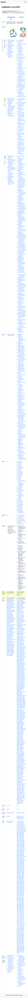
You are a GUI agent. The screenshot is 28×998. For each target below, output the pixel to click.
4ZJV (20, 861)
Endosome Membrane (20, 65)
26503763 (20, 589)
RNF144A (22, 748)
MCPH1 (8, 627)
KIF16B (8, 622)
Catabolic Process (11, 967)
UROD (24, 796)
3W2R (18, 845)
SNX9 (23, 769)
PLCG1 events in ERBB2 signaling (21, 351)
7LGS (22, 917)
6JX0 (20, 894)
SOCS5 (18, 772)
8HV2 (20, 937)
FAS (23, 650)
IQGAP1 (18, 676)
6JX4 (23, 894)
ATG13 (12, 602)
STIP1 (21, 782)
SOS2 (20, 775)
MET (21, 695)
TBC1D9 (12, 645)
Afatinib (19, 488)
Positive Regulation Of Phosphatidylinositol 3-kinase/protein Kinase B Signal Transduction (22, 275)
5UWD (18, 883)
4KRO (23, 851)
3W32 (23, 845)
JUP (24, 678)
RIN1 (21, 744)
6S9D (23, 899)
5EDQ (23, 868)
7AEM (22, 910)
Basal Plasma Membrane (21, 61)
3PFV (18, 840)
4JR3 (20, 850)
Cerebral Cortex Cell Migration (21, 199)
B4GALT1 (19, 615)
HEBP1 (18, 593)
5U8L (18, 881)
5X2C (20, 886)
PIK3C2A (18, 710)
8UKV (23, 945)
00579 (18, 809)
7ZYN (23, 926)
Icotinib (19, 498)
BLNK (23, 616)
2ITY (22, 828)
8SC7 (20, 944)
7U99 (20, 923)
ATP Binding (20, 128)
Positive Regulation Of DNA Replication (22, 246)
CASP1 (21, 621)
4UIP (20, 859)
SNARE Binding (11, 98)
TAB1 (24, 785)
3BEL (23, 834)
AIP (20, 601)
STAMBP (18, 778)
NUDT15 (13, 632)
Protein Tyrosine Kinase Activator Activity (21, 140)
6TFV (20, 900)
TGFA (20, 786)
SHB (21, 761)
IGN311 (19, 470)
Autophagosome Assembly (11, 156)
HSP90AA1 (22, 668)
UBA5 (14, 651)
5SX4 (20, 879)
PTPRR (21, 737)
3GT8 (23, 837)
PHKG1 (21, 593)
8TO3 (18, 945)
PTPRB (18, 736)
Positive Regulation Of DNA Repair (22, 243)
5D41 (18, 868)
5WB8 (23, 883)
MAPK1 (18, 688)
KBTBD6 (11, 620)
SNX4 (18, 769)
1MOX (18, 822)
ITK (17, 678)
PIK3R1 (21, 711)
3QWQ (23, 840)
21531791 (23, 538)
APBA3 (18, 606)
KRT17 (18, 681)
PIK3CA (18, 711)
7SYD (20, 920)
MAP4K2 (11, 626)
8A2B (20, 928)
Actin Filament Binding (21, 152)
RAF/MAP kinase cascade (21, 393)
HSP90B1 (23, 670)
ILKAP (21, 675)
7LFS (18, 917)
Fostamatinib (20, 501)
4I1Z (20, 848)
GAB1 (23, 655)
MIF (17, 697)
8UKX (21, 947)
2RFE (20, 833)
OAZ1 (24, 704)
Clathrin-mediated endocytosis (21, 410)
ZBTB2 (8, 655)
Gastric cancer (21, 518)
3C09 (20, 836)
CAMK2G (22, 620)
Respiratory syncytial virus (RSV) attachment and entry (21, 452)
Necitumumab (20, 490)
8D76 (20, 930)
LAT (20, 682)
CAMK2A (18, 620)
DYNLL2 (8, 613)
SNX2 (24, 767)
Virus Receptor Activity (21, 100)
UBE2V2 (20, 796)
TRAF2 (18, 792)
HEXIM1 (22, 666)
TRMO (21, 792)
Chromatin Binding (21, 102)
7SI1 (18, 920)
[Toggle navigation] (25, 2)
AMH (21, 602)
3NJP (22, 838)
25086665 (10, 533)
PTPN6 (18, 734)
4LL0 (22, 853)
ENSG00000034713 (10, 812)
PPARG (20, 717)
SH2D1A (18, 758)
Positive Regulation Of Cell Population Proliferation (22, 194)
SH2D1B (22, 758)
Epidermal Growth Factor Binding (21, 149)
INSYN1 (13, 618)
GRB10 (21, 661)
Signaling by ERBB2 (20, 335)
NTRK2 (23, 703)
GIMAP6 (8, 617)
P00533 (18, 818)
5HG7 (20, 876)
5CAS (23, 865)
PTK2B (18, 730)
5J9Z (20, 878)
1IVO (18, 821)
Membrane (10, 54)
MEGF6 (18, 695)
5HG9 (18, 877)
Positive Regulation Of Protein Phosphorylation (22, 166)
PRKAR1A (23, 722)
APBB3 (18, 607)
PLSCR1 (23, 716)
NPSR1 (8, 632)
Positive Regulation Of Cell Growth (22, 204)
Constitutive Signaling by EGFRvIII (20, 386)
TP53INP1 (11, 648)
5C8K (18, 862)
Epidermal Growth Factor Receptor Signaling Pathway (21, 183)
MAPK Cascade (21, 156)
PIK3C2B (22, 710)
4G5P (23, 847)
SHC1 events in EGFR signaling (21, 360)
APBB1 (21, 606)
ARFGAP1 (9, 602)
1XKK (23, 822)
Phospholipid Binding (10, 101)
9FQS (23, 949)
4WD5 (18, 860)
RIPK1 (18, 745)
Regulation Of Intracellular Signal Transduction (21, 984)
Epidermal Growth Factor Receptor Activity (21, 124)
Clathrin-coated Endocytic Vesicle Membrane (21, 74)
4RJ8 (22, 858)
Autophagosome (11, 45)
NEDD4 (11, 631)
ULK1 (8, 653)
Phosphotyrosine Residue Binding (21, 977)
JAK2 (22, 678)
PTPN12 (22, 731)
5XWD (23, 888)
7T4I (20, 922)
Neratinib (19, 499)
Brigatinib (20, 505)
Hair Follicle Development (20, 169)
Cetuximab (20, 461)
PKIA (24, 714)
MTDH (18, 698)
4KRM (20, 851)
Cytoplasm (10, 43)
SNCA (22, 766)
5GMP (23, 872)
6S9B (18, 899)
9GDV (20, 952)
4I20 (22, 848)
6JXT (18, 895)
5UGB (20, 882)
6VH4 (18, 905)
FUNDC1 (11, 616)
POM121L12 (19, 594)
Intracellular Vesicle (22, 96)
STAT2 (24, 780)
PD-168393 (20, 487)
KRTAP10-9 (9, 624)
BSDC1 (14, 607)
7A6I (20, 909)
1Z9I (20, 823)
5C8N (23, 862)
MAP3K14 (23, 686)
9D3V (18, 948)
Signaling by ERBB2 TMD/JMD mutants (21, 448)
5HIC (23, 877)
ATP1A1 (18, 612)
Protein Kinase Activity (21, 106)
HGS (18, 667)
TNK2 (23, 788)
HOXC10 (20, 667)
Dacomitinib (20, 500)
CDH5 (20, 627)
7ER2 (20, 911)
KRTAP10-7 (9, 623)
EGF (18, 644)
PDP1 (24, 708)
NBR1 (12, 629)
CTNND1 (22, 634)
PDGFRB (18, 708)
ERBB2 (8, 615)
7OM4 (20, 919)
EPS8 (21, 646)
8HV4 (18, 938)
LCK (22, 682)
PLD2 (18, 716)
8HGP (21, 936)
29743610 (20, 533)
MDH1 (21, 694)
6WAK (20, 906)
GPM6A (8, 593)
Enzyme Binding (21, 133)
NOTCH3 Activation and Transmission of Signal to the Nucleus (22, 427)
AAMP (8, 599)
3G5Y (18, 837)
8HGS (23, 936)
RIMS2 (18, 744)
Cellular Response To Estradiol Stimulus (21, 304)
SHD (18, 764)
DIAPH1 (18, 639)
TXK (21, 794)
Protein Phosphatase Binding (20, 136)
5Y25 (18, 889)
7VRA (23, 925)
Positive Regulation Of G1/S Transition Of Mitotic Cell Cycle (22, 316)
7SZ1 (20, 921)
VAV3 (18, 798)
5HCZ (23, 875)
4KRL (18, 851)
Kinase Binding (21, 134)
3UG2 (20, 842)
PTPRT (21, 738)
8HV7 (18, 939)
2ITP (25, 826)
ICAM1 (23, 672)
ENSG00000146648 (21, 812)
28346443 (20, 532)
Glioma (19, 522)
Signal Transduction (20, 171)
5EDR (18, 870)
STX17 (21, 783)
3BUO (18, 836)
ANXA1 (18, 605)
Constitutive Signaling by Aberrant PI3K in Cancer (21, 378)
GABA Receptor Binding (11, 114)
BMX (18, 617)
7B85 (18, 911)
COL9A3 (18, 633)
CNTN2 (21, 632)
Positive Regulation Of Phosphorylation (22, 230)
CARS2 (13, 610)
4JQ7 (24, 849)
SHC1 (23, 761)
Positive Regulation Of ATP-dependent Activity (11, 169)
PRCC (18, 721)
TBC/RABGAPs (11, 335)
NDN (20, 700)
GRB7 (24, 662)
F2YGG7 (22, 817)
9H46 (23, 952)
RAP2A (8, 637)
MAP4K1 (22, 687)
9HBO (18, 953)
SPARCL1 (19, 776)
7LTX (18, 919)
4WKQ (20, 860)
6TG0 (23, 901)
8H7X (23, 934)
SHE (20, 764)
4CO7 (8, 821)
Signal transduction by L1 (22, 382)
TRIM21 (12, 649)
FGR (20, 653)
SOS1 (18, 775)
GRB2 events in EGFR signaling (21, 357)
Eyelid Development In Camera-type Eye (21, 283)
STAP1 (22, 778)
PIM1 (24, 712)
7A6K (18, 910)
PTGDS (21, 728)
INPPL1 (23, 675)
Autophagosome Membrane (11, 42)
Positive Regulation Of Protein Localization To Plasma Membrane (22, 325)
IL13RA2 (21, 673)
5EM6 (23, 870)
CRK (21, 633)
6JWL (18, 894)
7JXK (18, 912)
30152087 (20, 537)
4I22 (17, 849)
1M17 (22, 821)
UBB (18, 796)
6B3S (18, 892)
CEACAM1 (19, 628)
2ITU (22, 827)
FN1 (21, 654)
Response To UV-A (21, 285)
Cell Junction (20, 70)
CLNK (21, 629)
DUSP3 (18, 643)
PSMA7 (21, 727)
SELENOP (22, 754)
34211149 (10, 528)
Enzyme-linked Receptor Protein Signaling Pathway (21, 962)
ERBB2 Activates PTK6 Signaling (21, 403)
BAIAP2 (22, 615)
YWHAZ (11, 654)
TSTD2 (18, 793)
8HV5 (20, 938)
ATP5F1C (19, 613)
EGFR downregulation (21, 363)
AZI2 (13, 605)
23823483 (20, 567)
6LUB (22, 895)
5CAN (20, 864)
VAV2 (23, 797)
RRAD (21, 749)
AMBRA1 (12, 600)
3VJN (23, 842)
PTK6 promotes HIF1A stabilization (21, 413)
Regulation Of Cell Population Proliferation (21, 222)
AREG (19, 609)
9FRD (18, 950)
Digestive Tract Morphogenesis (21, 258)
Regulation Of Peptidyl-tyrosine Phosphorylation (21, 267)
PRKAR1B (19, 723)
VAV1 (20, 797)
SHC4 (23, 763)
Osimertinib (20, 489)
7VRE (18, 926)
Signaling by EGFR (22, 355)
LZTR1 (8, 626)
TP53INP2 (9, 649)
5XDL (23, 887)
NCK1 (24, 699)
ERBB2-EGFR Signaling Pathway (21, 213)
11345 (8, 805)
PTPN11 (18, 731)
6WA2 (18, 906)
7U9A (22, 923)
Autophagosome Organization (11, 966)
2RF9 (23, 832)
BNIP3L (8, 607)
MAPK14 (22, 688)
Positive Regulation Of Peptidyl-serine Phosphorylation (22, 210)
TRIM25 (8, 650)
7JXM (23, 912)
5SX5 (22, 879)
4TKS (18, 859)
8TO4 (20, 945)
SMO (8, 643)
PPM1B (18, 719)
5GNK (18, 873)
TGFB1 (22, 786)
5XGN (21, 888)
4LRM (20, 854)
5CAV (20, 866)
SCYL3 (10, 640)
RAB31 (21, 739)
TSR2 (11, 651)
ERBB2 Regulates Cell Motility (21, 396)
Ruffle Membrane (21, 80)
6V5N (20, 903)
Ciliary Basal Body (21, 84)
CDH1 (18, 627)
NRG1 (21, 703)
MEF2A (11, 627)
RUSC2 (18, 750)
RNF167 (18, 749)
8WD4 (23, 947)
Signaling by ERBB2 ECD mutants (20, 444)
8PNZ (18, 942)
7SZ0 (18, 921)
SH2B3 (21, 756)
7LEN (20, 916)
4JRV (22, 850)
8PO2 (18, 943)
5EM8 (20, 871)
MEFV (8, 628)
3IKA (18, 838)
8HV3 (23, 937)
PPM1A (23, 717)
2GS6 (23, 825)
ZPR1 (21, 803)
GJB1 (23, 657)
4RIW (23, 855)
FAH (17, 650)
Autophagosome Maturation (11, 177)
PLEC (20, 716)
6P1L (23, 897)
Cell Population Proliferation (21, 191)
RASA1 (22, 742)
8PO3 (20, 943)
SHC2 (18, 763)
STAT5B (18, 782)
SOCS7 (18, 774)
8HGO (18, 936)
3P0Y (23, 839)
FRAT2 (18, 655)
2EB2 (22, 823)
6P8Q (18, 898)
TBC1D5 (8, 645)
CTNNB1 (18, 634)
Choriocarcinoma (21, 520)
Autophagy (10, 162)
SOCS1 (18, 770)
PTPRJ (18, 737)
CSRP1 (23, 633)
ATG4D (8, 605)
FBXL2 (18, 651)
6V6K (20, 904)
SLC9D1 (21, 765)
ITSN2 (19, 678)
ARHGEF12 (19, 610)
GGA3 (21, 657)
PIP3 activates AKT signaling (21, 353)
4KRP (18, 853)
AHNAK (21, 600)
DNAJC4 (22, 639)
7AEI (20, 910)
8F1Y (20, 932)
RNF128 (21, 747)
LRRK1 (18, 684)
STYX (24, 783)
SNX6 (20, 769)
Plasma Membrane (21, 57)
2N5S (20, 832)
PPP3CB (18, 720)
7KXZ (22, 915)
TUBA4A (18, 794)
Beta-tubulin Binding (10, 111)
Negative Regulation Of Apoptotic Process (21, 233)
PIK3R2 (18, 712)
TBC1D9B (9, 646)
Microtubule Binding (10, 104)
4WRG (23, 860)
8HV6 (23, 938)
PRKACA (18, 722)
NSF (11, 632)
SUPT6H (18, 785)
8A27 (23, 927)
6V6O (23, 904)
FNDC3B (23, 654)
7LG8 (20, 917)
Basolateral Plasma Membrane (22, 69)
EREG (24, 648)
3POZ (20, 840)
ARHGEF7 (19, 611)
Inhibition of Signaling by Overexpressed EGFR (21, 389)
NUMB (18, 704)
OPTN (8, 633)
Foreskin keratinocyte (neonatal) (20, 493)
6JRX (23, 893)
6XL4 (18, 908)
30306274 (20, 584)
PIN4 (18, 714)
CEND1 (18, 629)
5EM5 (20, 870)
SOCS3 (18, 771)
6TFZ (20, 901)
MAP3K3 (18, 687)
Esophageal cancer (22, 521)
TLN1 (20, 787)
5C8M (20, 862)
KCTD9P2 (19, 679)
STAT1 (21, 780)
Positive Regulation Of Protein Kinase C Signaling (22, 307)
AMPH (23, 602)
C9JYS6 (21, 816)
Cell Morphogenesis (21, 158)
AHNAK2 (8, 600)
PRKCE (18, 726)
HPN (23, 667)
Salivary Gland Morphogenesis (21, 186)
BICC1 (12, 606)
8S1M (18, 944)
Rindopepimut (20, 473)
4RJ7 (20, 858)
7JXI (22, 911)
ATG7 (11, 605)
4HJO (18, 848)
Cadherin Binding (21, 147)
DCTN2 (24, 637)
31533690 (20, 529)
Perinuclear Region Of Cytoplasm (21, 88)
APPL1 (12, 601)
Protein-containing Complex (21, 82)
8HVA (18, 941)
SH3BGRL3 (22, 760)
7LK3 (13, 821)
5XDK (20, 887)
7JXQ (20, 914)
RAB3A (18, 741)
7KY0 (18, 916)
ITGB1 (21, 677)
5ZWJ (20, 890)
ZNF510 (18, 803)
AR (17, 609)
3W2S (20, 845)
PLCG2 (21, 715)
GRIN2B (18, 664)
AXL (22, 613)
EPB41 (22, 644)
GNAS (21, 659)
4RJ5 (25, 856)
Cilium (19, 59)
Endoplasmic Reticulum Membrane (10, 50)
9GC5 (23, 950)
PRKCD (21, 725)
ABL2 (18, 599)
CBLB (18, 623)
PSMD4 (18, 728)
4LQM (18, 854)
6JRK (20, 893)
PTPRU (18, 739)
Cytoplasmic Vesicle (10, 56)
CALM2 (18, 618)
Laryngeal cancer (21, 515)
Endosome (20, 47)
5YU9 (22, 889)
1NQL (21, 822)
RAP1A (11, 635)
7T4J (22, 922)
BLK (21, 616)
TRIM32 (11, 650)
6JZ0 (20, 895)
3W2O (18, 844)
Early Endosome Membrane (21, 77)
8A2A (18, 928)
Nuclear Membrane (21, 79)
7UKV (18, 925)
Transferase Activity (20, 131)
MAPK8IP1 (19, 690)
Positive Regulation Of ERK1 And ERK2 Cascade (22, 288)
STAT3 (18, 781)
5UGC (23, 882)
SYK (21, 785)
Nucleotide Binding (21, 98)
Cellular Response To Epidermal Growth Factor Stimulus (21, 299)
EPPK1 (21, 645)
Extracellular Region (20, 42)
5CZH (20, 867)
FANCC (20, 650)
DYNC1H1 (22, 643)
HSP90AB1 (19, 670)
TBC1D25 (13, 644)
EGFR (21, 17)
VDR (12, 653)
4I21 (24, 848)
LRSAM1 (13, 624)
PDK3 (22, 708)
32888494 (20, 561)
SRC (18, 777)
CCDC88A (19, 624)
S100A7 (18, 752)
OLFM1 (18, 705)
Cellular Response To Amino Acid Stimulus (21, 292)
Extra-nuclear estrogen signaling (21, 424)
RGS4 (24, 743)
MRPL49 (13, 628)
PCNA (23, 705)
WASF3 (20, 798)
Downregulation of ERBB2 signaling (21, 415)
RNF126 (18, 747)
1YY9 (18, 823)
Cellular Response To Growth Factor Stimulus (21, 295)
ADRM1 (23, 599)
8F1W (23, 931)
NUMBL (21, 704)
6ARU (23, 890)
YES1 (21, 799)
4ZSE (23, 861)
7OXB (23, 919)
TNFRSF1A (19, 788)
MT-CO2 (23, 697)
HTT (21, 672)
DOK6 (18, 642)
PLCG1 (18, 715)
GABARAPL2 (11, 18)
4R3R (18, 855)
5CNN (23, 866)
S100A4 (21, 750)
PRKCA (22, 723)
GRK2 (21, 664)
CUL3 (8, 612)
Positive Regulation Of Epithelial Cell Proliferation (22, 263)
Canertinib (20, 474)
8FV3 (18, 933)
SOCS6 (21, 772)
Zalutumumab (20, 504)
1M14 (20, 821)
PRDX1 (21, 721)
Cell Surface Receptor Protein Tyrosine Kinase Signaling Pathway (21, 178)
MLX (10, 628)
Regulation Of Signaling (20, 974)
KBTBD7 (8, 621)
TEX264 (12, 646)
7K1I (20, 915)
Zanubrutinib (20, 507)
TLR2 (22, 787)
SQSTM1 (11, 643)
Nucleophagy (10, 969)
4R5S (20, 855)
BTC (20, 617)
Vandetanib (20, 472)
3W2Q (23, 844)
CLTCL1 (18, 631)
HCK (21, 665)
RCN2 (8, 638)
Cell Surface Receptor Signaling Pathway (21, 174)
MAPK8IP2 (19, 692)
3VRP (20, 843)
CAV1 (24, 621)
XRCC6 (18, 799)
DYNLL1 (10, 612)
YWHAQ (22, 800)
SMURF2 (18, 766)
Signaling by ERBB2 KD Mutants (20, 441)
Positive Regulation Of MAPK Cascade (22, 236)
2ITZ (24, 828)
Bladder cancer (21, 523)
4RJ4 (22, 856)
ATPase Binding (11, 115)
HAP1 (11, 618)
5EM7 (18, 871)
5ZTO (18, 890)
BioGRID (10, 12)
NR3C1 (18, 703)
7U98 (18, 923)
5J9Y (18, 878)
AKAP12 (23, 601)
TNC (25, 787)
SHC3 (20, 763)
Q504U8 (21, 818)
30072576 (13, 531)
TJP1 (18, 787)
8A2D (23, 928)
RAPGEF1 (19, 742)
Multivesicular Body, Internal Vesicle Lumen (21, 94)
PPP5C (22, 720)
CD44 (22, 624)
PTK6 (21, 730)
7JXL (20, 912)
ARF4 (22, 609)
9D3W (20, 948)
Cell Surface (20, 63)
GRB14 (18, 662)
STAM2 (20, 777)
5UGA (18, 882)
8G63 (23, 933)
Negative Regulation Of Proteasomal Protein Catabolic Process (11, 182)
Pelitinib (19, 476)
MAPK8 (21, 689)
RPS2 (8, 640)
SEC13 (18, 754)
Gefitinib (19, 463)
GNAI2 (18, 659)
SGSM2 (20, 755)
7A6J (22, 909)
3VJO (18, 843)
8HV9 (23, 939)
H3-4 (24, 664)
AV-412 (19, 478)
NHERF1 (20, 701)
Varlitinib (19, 477)
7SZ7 (18, 922)
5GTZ (23, 873)
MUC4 (23, 698)
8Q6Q (10, 822)
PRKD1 (18, 727)
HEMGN (18, 666)
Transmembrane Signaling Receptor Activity (21, 121)
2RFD (18, 833)
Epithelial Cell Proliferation (20, 260)
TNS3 (23, 789)
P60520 (8, 816)
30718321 (20, 546)
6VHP (23, 905)
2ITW (18, 828)
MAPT (18, 693)
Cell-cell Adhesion (21, 313)
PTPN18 (18, 732)
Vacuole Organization (10, 971)
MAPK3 (18, 689)
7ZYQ (20, 927)
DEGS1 (21, 638)
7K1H (18, 915)
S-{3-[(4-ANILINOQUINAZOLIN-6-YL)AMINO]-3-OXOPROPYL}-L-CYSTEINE (22, 482)
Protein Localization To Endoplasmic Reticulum (11, 173)
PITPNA (20, 714)
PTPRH (21, 736)
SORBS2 (22, 774)
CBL (23, 622)
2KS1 (22, 831)
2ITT (20, 827)
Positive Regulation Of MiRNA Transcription (22, 321)
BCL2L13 (8, 606)
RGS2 (21, 743)
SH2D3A (22, 759)
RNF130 (18, 748)
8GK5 (20, 934)
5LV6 (18, 879)
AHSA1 (18, 601)
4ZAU (18, 861)
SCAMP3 (22, 753)
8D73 (18, 930)
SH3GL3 (18, 761)
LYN (20, 684)
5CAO (23, 864)
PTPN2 (21, 732)
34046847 (20, 556)
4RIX (18, 856)
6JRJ (18, 893)
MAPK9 (23, 692)
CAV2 (18, 622)
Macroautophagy (11, 334)
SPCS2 (22, 776)
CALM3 (21, 618)
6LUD (18, 897)
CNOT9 (18, 632)
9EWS (23, 948)
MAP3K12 (19, 686)
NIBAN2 (24, 701)
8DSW (22, 930)
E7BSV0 (18, 817)
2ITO (22, 826)
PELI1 (18, 709)
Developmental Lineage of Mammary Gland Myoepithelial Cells (21, 457)
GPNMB (21, 660)
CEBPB (22, 628)
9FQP (21, 949)
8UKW (18, 947)
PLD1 (24, 715)
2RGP (23, 833)
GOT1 (23, 659)
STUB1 (18, 783)
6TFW (23, 900)
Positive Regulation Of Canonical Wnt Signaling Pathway (22, 311)
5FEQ (20, 872)
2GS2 (20, 825)
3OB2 (18, 839)
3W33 (18, 847)
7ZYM (20, 926)
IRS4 (24, 676)
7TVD (24, 922)
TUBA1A (21, 793)
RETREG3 (13, 639)
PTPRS (18, 738)
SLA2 (24, 764)
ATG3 (8, 604)
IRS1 (21, 676)
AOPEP (21, 605)
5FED (23, 871)
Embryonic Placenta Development (20, 162)
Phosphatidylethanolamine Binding (11, 106)
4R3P (23, 854)
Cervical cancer (21, 516)
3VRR (23, 843)
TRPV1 (24, 792)
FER (24, 651)
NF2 (17, 701)
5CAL (18, 864)
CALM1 (22, 617)
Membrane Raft (21, 86)
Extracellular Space (22, 43)
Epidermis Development (20, 197)
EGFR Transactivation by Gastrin (21, 375)
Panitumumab (20, 467)
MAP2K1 (23, 684)
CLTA (24, 629)
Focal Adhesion (21, 58)
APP (10, 601)
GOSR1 (11, 617)
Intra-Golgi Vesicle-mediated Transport (11, 160)
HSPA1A (18, 671)
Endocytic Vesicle (21, 71)
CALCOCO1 (9, 609)
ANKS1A (18, 604)
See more (8, 972)
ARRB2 (22, 611)
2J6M (22, 829)
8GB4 (18, 934)
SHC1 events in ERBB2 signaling (21, 346)
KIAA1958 (12, 621)
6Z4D (22, 908)
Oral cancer (20, 517)
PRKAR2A (12, 593)
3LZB (20, 838)
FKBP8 (18, 654)
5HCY (20, 875)
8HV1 (18, 937)
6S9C (20, 899)
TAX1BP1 (9, 644)
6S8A (23, 898)
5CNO (18, 867)
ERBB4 (8, 616)
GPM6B (18, 660)
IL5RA (18, 675)
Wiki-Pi (3, 2)
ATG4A (10, 604)
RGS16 (18, 743)
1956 (18, 805)
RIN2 (23, 744)
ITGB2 (23, 677)
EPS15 (18, 646)
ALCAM (18, 602)
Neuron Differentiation (20, 202)
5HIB (20, 877)
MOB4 (20, 697)
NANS (18, 699)
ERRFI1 (18, 649)
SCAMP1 (18, 753)
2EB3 (18, 825)
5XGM (18, 888)
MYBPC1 (8, 629)
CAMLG (18, 621)
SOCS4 (21, 771)
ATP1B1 (22, 612)
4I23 (19, 849)
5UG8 (20, 881)
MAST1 (21, 693)
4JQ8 (18, 850)
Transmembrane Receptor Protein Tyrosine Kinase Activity (21, 116)
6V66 (18, 904)
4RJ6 (18, 858)
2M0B (24, 831)
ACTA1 (20, 599)
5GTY (20, 873)
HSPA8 (18, 672)
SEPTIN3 (8, 642)
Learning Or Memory (20, 188)
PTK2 (24, 728)
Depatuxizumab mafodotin (21, 496)
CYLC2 (20, 635)
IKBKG (18, 673)
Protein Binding (11, 100)
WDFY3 (8, 654)
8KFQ (23, 941)
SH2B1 (23, 755)
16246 (8, 809)
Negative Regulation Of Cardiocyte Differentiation (20, 330)
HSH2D (18, 668)
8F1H (21, 931)
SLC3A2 (18, 765)
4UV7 (22, 859)
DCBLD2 (18, 637)
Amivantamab (20, 512)
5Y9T (20, 889)
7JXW (23, 914)
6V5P (23, 903)
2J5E (18, 829)
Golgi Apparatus (11, 52)
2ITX (20, 828)
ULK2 (10, 653)
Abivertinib (20, 509)
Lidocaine (20, 462)
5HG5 (18, 876)
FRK (21, 655)
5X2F (23, 886)
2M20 (18, 832)
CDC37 (8, 611)
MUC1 (21, 698)
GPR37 (8, 618)
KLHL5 (11, 622)
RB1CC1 (11, 637)
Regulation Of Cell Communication (21, 979)
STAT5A (21, 781)
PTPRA (8, 635)
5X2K (18, 887)
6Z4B (20, 908)
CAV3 (20, 622)
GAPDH (23, 656)
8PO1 (23, 942)
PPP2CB (22, 719)
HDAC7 (23, 665)
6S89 (20, 898)
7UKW (20, 925)
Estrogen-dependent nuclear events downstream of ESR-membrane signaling (22, 436)
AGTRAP (11, 599)
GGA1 (18, 657)
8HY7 (20, 941)
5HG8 (23, 876)
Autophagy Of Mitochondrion (10, 960)
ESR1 (21, 649)
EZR (24, 649)
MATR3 (18, 694)
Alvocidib (20, 468)
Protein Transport (11, 167)
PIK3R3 (21, 712)
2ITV (24, 827)
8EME (18, 931)
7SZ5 (23, 921)
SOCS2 (21, 770)
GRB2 (21, 662)
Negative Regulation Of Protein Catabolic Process (21, 226)
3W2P (21, 844)
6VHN (20, 905)
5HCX (18, 875)
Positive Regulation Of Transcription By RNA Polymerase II (22, 249)
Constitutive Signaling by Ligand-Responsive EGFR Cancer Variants (21, 339)
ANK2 (8, 601)
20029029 (19, 11)
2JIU (18, 831)
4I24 (21, 849)
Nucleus (19, 45)
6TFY (18, 901)
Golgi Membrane (11, 40)
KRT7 (24, 681)
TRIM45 (8, 651)
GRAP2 (18, 661)
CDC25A (18, 626)
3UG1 (18, 842)
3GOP (20, 837)
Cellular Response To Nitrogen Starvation (11, 164)
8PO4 (23, 943)
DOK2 (18, 640)
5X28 (22, 884)
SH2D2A (18, 759)
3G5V (23, 836)
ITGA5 (18, 677)
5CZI (23, 867)
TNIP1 (8, 648)
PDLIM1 (12, 634)
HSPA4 (22, 671)
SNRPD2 (18, 767)
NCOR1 (8, 631)
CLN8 (14, 611)
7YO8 (8, 822)
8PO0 (20, 942)
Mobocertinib (20, 510)
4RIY (20, 856)
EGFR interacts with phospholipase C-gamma (21, 371)
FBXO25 (21, 651)
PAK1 (21, 705)
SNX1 (22, 767)
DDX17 (18, 638)
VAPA (18, 797)
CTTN (18, 635)
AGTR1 (18, 600)
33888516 (24, 543)
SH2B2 (18, 756)
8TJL (23, 944)
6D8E (20, 892)
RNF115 (21, 745)
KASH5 (8, 620)
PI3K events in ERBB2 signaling (21, 368)
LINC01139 (19, 683)
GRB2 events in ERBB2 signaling (21, 365)
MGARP (24, 695)
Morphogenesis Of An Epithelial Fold (21, 280)
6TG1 (18, 903)
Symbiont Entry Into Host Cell (21, 252)
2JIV (20, 831)
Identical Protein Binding (21, 145)
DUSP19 (21, 642)
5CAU (18, 866)
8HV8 (20, 939)
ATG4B (13, 604)
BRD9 (11, 607)
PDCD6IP (19, 706)
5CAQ (20, 865)
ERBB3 (11, 615)
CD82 (25, 624)
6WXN (23, 906)
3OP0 (20, 839)
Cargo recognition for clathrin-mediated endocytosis (21, 407)
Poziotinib (20, 503)
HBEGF (18, 665)
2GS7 (18, 826)
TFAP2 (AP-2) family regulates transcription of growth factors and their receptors (21, 420)
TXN (23, 794)
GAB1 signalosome (22, 358)
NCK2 (18, 700)
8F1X (18, 932)
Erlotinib (19, 465)
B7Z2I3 (18, 816)
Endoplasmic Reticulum (10, 47)
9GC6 (18, 952)
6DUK (23, 892)
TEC (18, 786)
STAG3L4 (19, 595)
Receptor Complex (21, 85)
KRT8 (18, 682)
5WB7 (21, 883)
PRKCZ (21, 726)
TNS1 (18, 789)
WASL (23, 798)
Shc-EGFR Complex (20, 91)
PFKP (21, 709)
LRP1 (22, 683)
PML (18, 717)
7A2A (18, 909)
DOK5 (23, 640)
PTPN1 (23, 730)
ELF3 (20, 644)
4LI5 (20, 853)
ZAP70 (21, 802)
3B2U (18, 834)
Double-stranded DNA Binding (21, 104)
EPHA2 (18, 645)
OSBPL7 (8, 634)
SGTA (12, 642)
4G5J (20, 847)
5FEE (18, 872)
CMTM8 (21, 631)
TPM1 (22, 791)
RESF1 (10, 638)
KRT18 (21, 681)
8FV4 (20, 933)
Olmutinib (20, 506)
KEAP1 (22, 679)
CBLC (20, 623)
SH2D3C (18, 760)
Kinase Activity (21, 129)
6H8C (10, 821)
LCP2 (24, 682)
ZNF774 (11, 655)
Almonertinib (20, 511)
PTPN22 (22, 733)
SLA (22, 764)
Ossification (20, 159)
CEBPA (11, 611)
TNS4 (18, 791)
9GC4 (20, 950)
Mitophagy (10, 158)
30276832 (20, 550)
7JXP (18, 914)
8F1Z (23, 932)
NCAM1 (21, 699)
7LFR (23, 916)
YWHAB (18, 800)
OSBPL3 (11, 633)
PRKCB (18, 725)
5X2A (18, 886)
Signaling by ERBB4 (20, 343)
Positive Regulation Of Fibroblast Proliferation (22, 255)
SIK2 (14, 642)
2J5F (20, 829)
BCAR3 (18, 616)
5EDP (20, 868)
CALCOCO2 (9, 610)
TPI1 (20, 791)
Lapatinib (20, 466)
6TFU (18, 900)
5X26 (18, 884)
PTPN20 (18, 733)
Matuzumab (20, 471)
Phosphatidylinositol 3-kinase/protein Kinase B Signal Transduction (22, 239)
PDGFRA (23, 706)
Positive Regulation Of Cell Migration (22, 206)
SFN (18, 755)
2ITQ (18, 827)
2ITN (20, 826)
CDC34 (21, 626)
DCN (21, 637)
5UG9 (23, 881)
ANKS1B (22, 604)
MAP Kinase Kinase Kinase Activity (21, 110)
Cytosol (9, 53)
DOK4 (20, 640)
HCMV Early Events (20, 431)
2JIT (25, 829)
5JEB (22, 878)
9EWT (18, 949)
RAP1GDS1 (22, 741)
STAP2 (18, 780)
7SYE (22, 920)
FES (18, 653)
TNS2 (20, 789)
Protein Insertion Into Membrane (21, 270)
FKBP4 (22, 653)
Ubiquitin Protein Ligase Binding (11, 109)
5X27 (20, 884)
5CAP (18, 865)
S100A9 (21, 752)
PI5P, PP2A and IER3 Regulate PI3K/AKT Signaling (21, 399)
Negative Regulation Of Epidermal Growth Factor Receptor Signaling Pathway (21, 217)
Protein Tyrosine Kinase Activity (21, 112)
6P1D (20, 897)
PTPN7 (21, 734)
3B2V (20, 834)
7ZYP (18, 927)
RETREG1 (9, 639)
